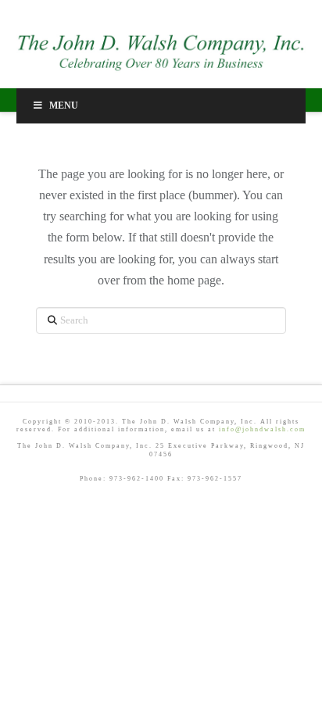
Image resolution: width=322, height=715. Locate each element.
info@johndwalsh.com (262, 429)
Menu (63, 105)
